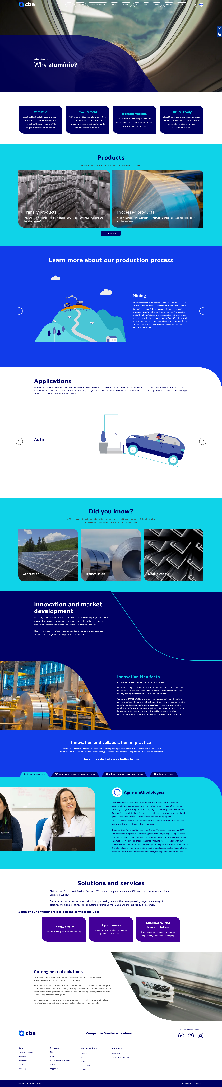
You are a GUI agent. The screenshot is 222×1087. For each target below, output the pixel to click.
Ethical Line (86, 1070)
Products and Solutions (98, 5)
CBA (69, 5)
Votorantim (116, 1053)
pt (196, 4)
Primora (84, 1061)
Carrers (53, 1064)
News (146, 5)
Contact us (182, 5)
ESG (136, 5)
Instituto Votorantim (120, 1057)
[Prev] (19, 311)
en (201, 4)
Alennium (22, 1056)
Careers (157, 5)
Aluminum (80, 5)
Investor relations (25, 1052)
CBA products (111, 233)
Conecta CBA (86, 1065)
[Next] (202, 311)
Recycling (126, 5)
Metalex (84, 1053)
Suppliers (168, 5)
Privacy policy (197, 1083)
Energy (114, 5)
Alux (82, 1057)
